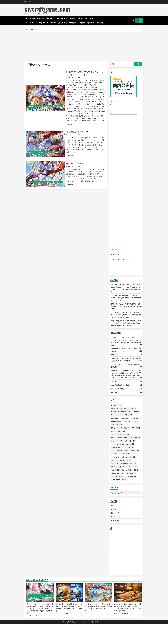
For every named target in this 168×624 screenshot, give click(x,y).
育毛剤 (122, 476)
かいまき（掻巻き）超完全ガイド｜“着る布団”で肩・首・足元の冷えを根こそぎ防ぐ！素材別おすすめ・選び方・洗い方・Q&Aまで (125, 314)
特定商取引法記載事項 (87, 23)
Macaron (114, 418)
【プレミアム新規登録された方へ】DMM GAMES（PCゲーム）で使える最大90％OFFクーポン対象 (51, 597)
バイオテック (124, 454)
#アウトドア (116, 405)
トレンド (130, 444)
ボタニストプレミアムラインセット (123, 463)
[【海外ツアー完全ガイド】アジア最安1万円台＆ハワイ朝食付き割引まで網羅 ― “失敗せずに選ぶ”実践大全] (98, 592)
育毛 (114, 476)
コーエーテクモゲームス (120, 434)
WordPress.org (114, 520)
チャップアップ (117, 444)
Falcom (136, 412)
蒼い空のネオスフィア (45, 144)
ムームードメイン (116, 101)
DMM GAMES (126, 412)
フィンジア (130, 457)
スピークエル (116, 441)
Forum (80, 18)
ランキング (126, 470)
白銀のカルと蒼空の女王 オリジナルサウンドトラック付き (45, 98)
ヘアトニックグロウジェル (121, 460)
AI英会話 (115, 412)
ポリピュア (116, 467)
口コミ (124, 473)
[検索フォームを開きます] (133, 20)
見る (140, 20)
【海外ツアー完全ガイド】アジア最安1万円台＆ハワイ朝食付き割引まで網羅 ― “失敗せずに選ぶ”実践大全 (126, 306)
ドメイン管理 (116, 447)
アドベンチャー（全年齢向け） (45, 106)
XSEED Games (116, 421)
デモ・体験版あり (58, 106)
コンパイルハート (118, 431)
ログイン (113, 509)
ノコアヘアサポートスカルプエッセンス (125, 450)
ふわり (126, 421)
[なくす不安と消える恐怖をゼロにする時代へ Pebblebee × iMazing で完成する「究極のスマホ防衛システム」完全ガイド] (69, 592)
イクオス (135, 428)
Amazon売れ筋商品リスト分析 (66, 18)
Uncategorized (120, 599)
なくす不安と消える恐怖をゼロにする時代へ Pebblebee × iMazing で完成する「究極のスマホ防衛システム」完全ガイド (125, 297)
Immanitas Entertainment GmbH (121, 415)
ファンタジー (31, 108)
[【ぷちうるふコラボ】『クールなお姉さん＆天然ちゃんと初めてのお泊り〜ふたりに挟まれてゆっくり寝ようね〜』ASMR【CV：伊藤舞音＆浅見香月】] (40, 592)
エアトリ (89, 599)
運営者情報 (100, 23)
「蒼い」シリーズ (32, 106)
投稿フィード (114, 513)
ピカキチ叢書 (114, 250)
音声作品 (41, 599)
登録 (111, 505)
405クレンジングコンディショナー (123, 408)
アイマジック (116, 425)
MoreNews (100, 622)
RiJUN (135, 418)
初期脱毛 (115, 473)
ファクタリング (117, 457)
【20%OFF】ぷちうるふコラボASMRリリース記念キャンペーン (43, 595)
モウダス (115, 470)
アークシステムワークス (120, 428)
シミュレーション (58, 152)
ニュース (129, 447)
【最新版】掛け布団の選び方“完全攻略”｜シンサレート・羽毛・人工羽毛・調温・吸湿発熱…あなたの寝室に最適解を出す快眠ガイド (125, 323)
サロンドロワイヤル (119, 437)
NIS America (125, 418)
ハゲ (114, 454)
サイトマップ (89, 18)
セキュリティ (130, 441)
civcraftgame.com (47, 8)
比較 (133, 473)
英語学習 (115, 480)
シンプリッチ (134, 437)
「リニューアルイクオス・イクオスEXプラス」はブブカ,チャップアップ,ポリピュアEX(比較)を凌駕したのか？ (125, 342)
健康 (136, 470)
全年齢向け (35, 599)
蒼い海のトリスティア (45, 174)
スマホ (59, 599)
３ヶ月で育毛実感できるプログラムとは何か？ (39, 18)
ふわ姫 (135, 421)
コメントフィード (116, 516)
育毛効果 (132, 476)
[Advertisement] (83, 45)
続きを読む (71, 124)
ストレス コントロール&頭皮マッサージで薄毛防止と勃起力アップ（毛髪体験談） (51, 23)
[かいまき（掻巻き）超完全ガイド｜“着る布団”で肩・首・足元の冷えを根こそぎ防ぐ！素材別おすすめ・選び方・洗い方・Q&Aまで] (128, 592)
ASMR (29, 599)
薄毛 (124, 480)
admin (69, 77)
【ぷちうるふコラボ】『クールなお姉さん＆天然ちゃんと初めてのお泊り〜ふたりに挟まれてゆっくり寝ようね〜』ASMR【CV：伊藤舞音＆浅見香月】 (39, 608)
